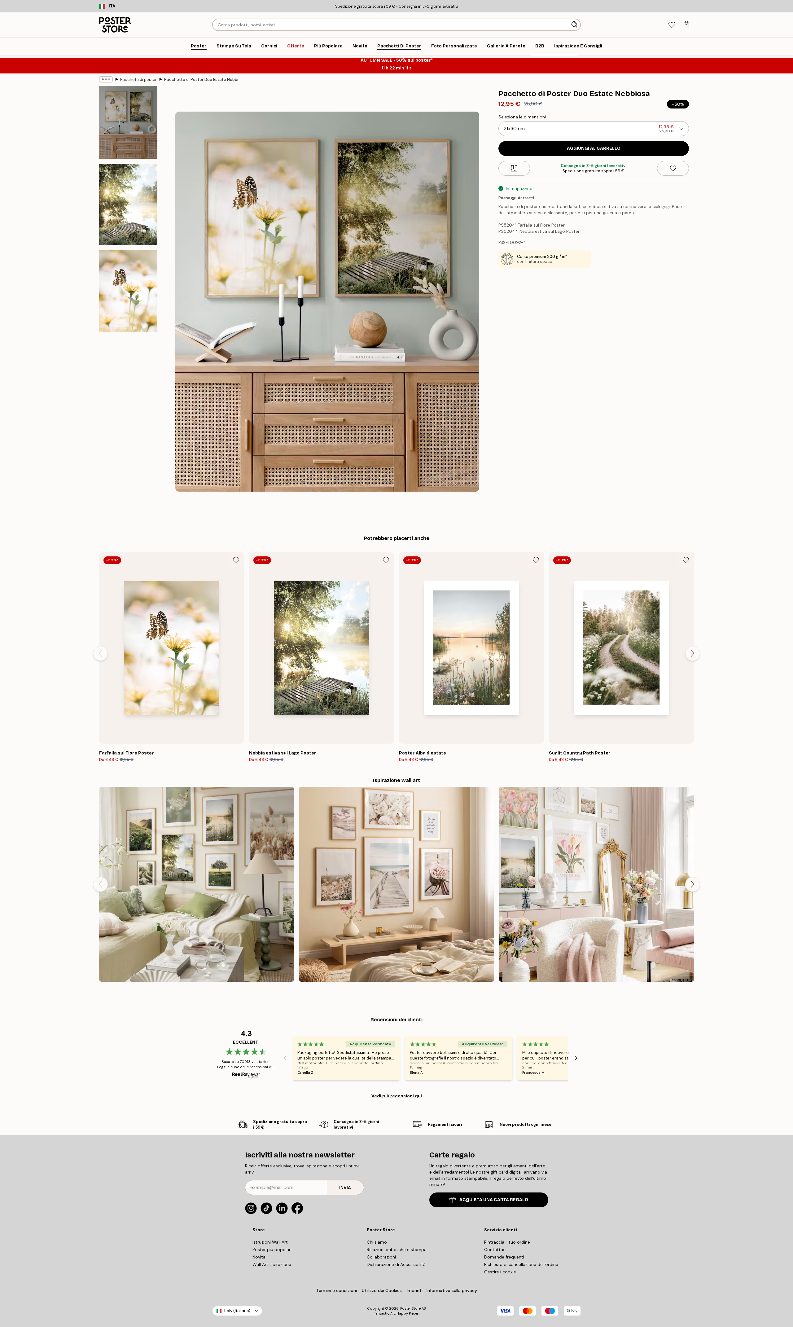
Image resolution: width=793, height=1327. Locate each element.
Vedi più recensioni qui (396, 1096)
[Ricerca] (575, 25)
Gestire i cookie (500, 1272)
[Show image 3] (128, 291)
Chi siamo (377, 1242)
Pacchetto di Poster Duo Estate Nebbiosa (201, 79)
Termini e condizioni (336, 1290)
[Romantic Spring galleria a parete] (596, 884)
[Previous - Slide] (100, 653)
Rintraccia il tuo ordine (507, 1242)
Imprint (414, 1290)
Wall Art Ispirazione (271, 1264)
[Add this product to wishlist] (673, 168)
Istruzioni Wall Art (270, 1242)
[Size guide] (514, 168)
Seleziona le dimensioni (522, 117)
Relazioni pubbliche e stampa (397, 1249)
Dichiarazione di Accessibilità (396, 1264)
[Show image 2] (128, 204)
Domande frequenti (504, 1257)
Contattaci (495, 1249)
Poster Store (410, 1308)
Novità (258, 1257)
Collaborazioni (381, 1257)
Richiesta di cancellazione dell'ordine (521, 1264)
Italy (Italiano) (237, 1310)
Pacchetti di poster (138, 79)
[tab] (671, 25)
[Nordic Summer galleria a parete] (196, 884)
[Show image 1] (128, 122)
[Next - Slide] (692, 653)
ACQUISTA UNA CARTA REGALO (493, 1199)
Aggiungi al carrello (593, 148)
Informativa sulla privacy (452, 1290)
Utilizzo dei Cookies (382, 1290)
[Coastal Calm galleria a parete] (396, 884)
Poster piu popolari (271, 1249)
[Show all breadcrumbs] (106, 79)
